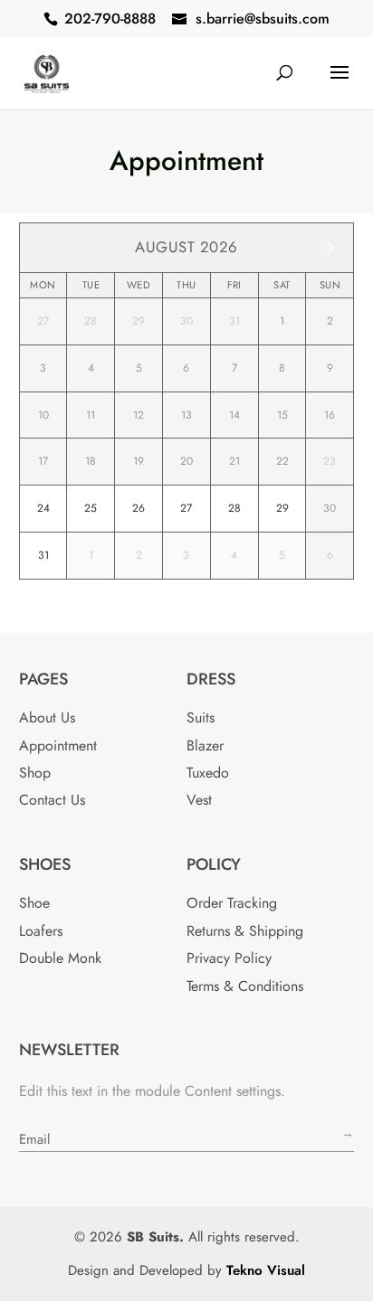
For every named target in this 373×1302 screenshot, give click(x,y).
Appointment (58, 745)
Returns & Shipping (244, 930)
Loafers (40, 930)
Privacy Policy (229, 958)
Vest (199, 799)
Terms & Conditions (244, 986)
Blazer (205, 745)
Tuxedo (207, 772)
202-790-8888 (110, 18)
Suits (200, 717)
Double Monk (60, 958)
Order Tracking (231, 902)
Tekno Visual (265, 1270)
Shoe (34, 902)
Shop (35, 772)
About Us (47, 717)
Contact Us (52, 799)
